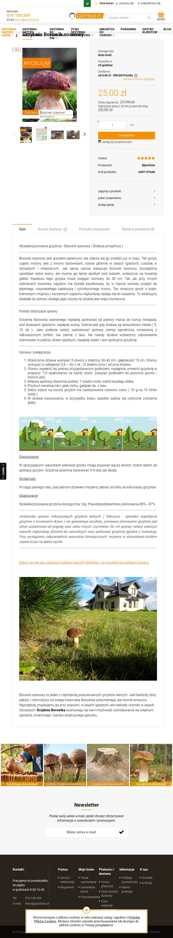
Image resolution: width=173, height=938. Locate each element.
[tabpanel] (88, 481)
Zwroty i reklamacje (67, 880)
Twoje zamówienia (88, 880)
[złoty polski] (87, 3)
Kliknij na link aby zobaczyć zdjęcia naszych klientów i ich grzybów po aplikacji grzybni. (84, 562)
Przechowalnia (90, 897)
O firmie (147, 883)
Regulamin (67, 887)
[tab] (22, 229)
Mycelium (148, 165)
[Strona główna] (87, 15)
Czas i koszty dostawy (109, 893)
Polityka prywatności (130, 880)
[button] (126, 191)
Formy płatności (107, 884)
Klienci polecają (127, 889)
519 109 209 (18, 15)
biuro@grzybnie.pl (27, 19)
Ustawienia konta (88, 889)
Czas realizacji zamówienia (109, 905)
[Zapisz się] (121, 832)
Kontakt (147, 877)
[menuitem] (32, 32)
